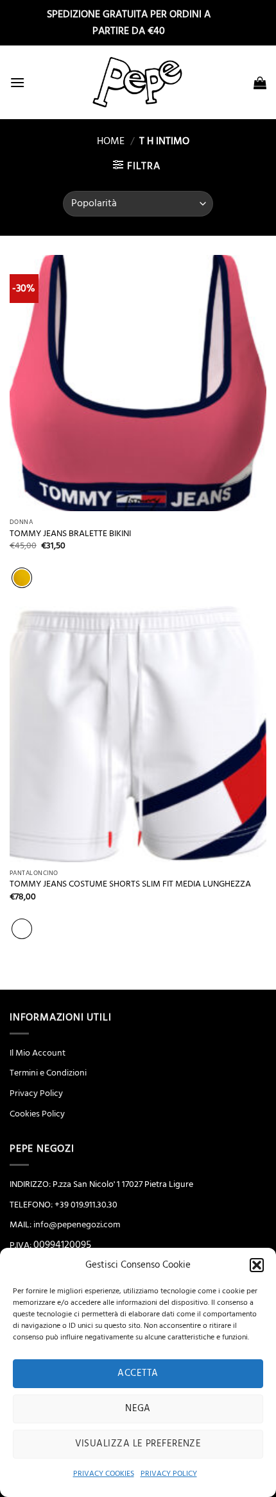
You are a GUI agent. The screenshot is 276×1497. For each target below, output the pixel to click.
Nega (138, 1408)
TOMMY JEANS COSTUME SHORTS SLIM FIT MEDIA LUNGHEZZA (130, 884)
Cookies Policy (37, 1114)
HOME (106, 141)
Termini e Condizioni (48, 1073)
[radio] (21, 577)
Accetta (137, 1373)
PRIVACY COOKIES (103, 1473)
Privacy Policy (36, 1093)
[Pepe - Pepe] (138, 82)
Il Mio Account (37, 1053)
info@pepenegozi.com (76, 1224)
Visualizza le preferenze (138, 1443)
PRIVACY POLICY (169, 1473)
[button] (256, 1265)
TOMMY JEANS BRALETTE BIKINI (70, 533)
